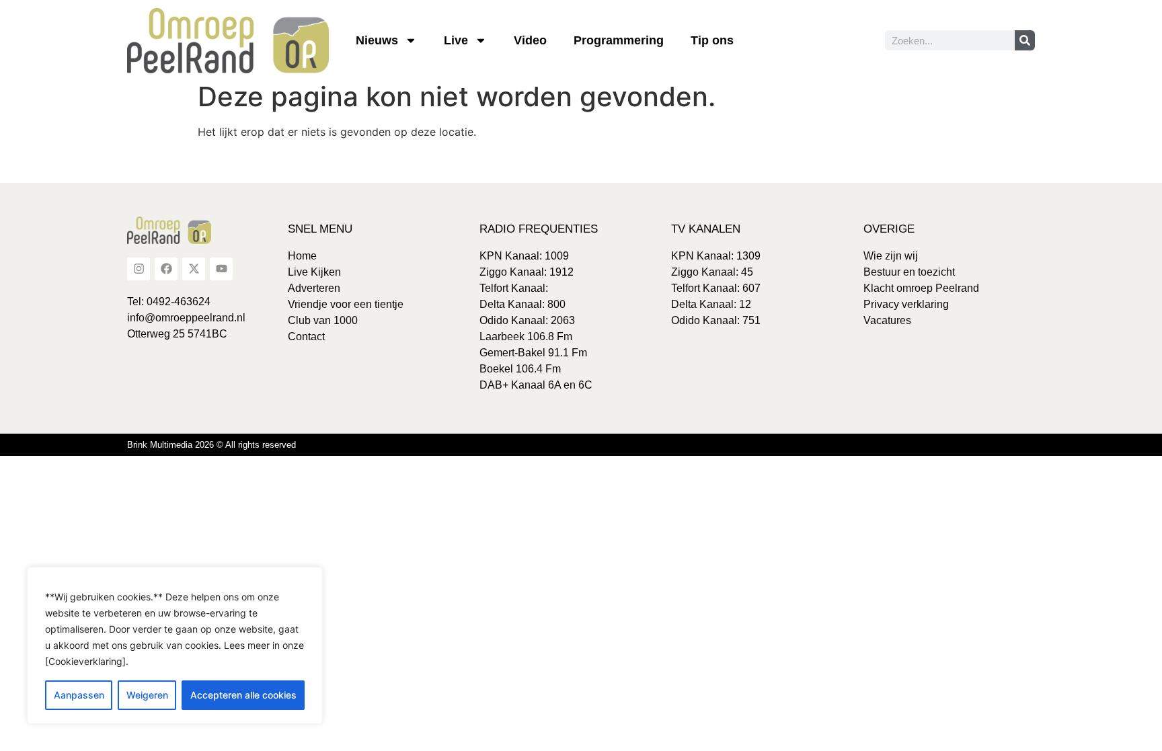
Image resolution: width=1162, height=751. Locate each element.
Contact (306, 336)
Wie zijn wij (890, 256)
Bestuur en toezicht (909, 272)
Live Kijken (314, 272)
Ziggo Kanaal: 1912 (526, 272)
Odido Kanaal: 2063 (527, 320)
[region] (175, 645)
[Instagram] (138, 269)
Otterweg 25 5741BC (177, 334)
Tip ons (712, 40)
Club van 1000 (323, 320)
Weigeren (147, 695)
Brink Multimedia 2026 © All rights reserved (211, 445)
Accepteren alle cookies (243, 695)
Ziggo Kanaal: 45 (712, 272)
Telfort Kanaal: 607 (716, 288)
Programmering (619, 40)
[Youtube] (221, 269)
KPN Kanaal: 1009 (524, 256)
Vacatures (887, 320)
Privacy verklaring (906, 304)
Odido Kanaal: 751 (716, 320)
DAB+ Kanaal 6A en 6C (535, 385)
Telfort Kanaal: (513, 288)
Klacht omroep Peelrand (921, 288)
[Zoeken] (1025, 40)
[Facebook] (166, 269)
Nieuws (377, 40)
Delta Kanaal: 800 (522, 304)
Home (302, 256)
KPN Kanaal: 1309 (716, 256)
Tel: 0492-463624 (168, 301)
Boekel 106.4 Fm (520, 368)
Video (530, 40)
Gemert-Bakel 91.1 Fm (533, 352)
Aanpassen (79, 695)
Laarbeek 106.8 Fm (525, 336)
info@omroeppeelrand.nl (186, 317)
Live (456, 40)
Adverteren (314, 288)
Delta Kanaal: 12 (711, 304)
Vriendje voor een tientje (345, 304)
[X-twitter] (193, 269)
